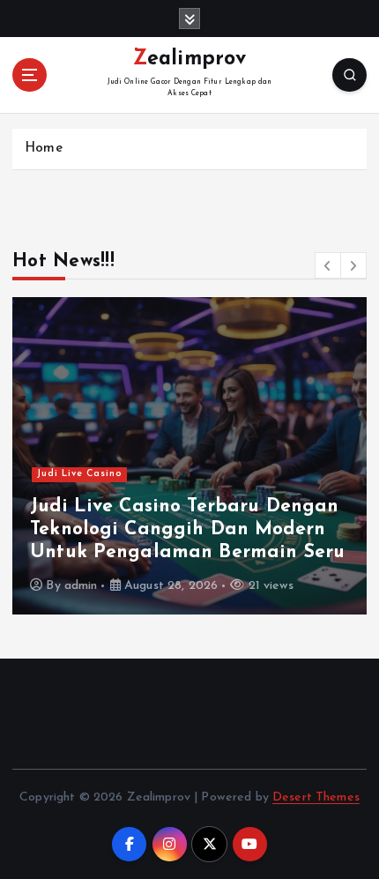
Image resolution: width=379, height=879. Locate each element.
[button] (328, 265)
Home (44, 148)
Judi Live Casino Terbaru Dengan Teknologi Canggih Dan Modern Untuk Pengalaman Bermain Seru (187, 529)
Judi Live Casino (80, 474)
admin (81, 585)
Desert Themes (316, 797)
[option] (189, 456)
